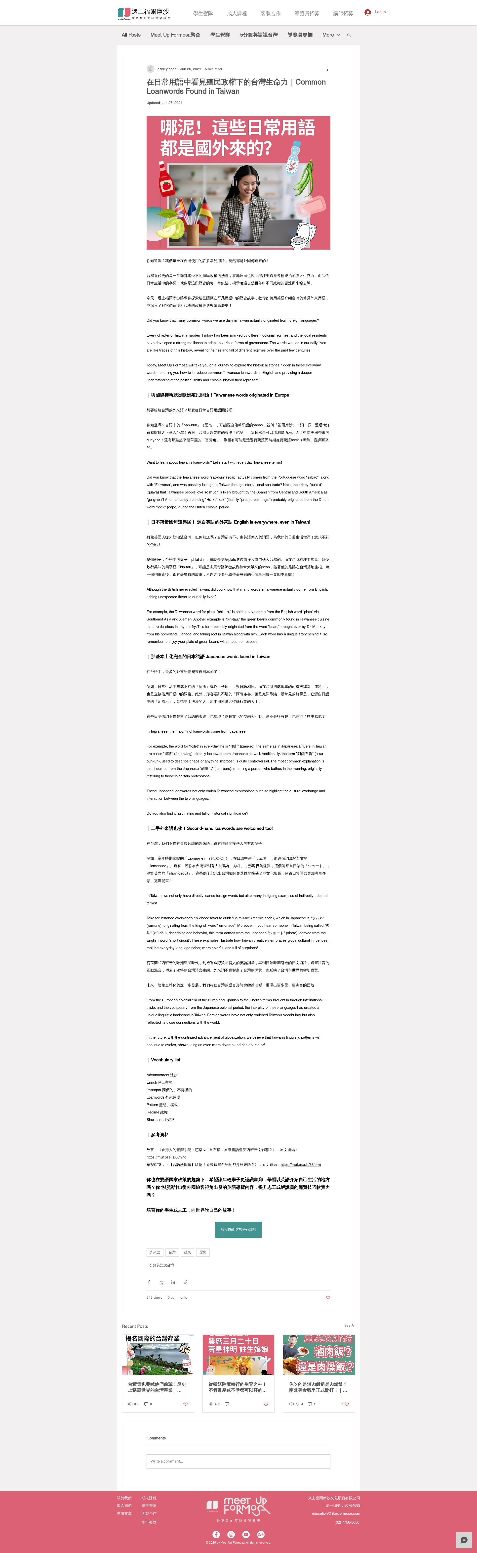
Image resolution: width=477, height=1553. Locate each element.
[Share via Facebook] (149, 1282)
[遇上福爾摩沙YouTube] (246, 1534)
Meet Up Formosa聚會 (175, 35)
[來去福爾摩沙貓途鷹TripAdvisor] (261, 1534)
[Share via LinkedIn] (173, 1282)
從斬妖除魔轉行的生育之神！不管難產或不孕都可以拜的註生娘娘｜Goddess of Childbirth (238, 1387)
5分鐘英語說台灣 (259, 35)
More (328, 35)
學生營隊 (220, 35)
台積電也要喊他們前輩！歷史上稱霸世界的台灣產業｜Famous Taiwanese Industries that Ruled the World (157, 1387)
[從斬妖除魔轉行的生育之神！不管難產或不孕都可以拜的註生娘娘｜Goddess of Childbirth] (239, 1355)
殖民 (187, 1252)
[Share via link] (185, 1282)
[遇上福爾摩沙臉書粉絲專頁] (216, 1534)
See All (349, 1325)
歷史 (202, 1252)
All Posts (131, 35)
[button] (349, 35)
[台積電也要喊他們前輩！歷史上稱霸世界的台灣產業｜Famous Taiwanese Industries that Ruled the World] (158, 1355)
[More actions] (327, 69)
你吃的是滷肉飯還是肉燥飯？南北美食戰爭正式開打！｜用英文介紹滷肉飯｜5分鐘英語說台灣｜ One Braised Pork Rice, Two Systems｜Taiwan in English (318, 1387)
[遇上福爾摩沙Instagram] (231, 1534)
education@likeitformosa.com (336, 1513)
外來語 (155, 1252)
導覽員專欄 (300, 35)
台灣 (172, 1252)
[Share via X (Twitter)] (161, 1282)
